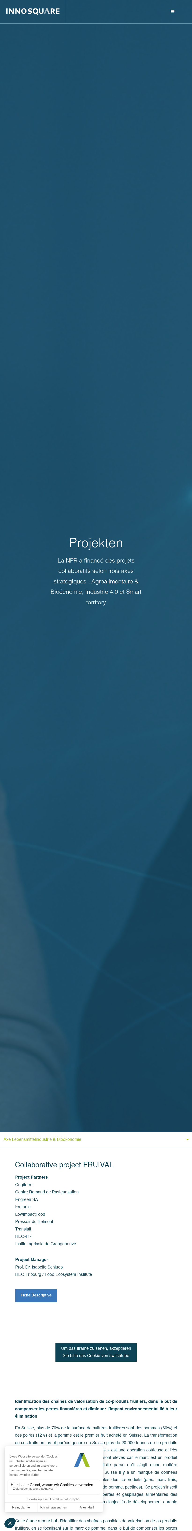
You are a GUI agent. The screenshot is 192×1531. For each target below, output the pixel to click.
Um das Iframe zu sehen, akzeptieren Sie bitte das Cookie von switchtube (96, 1352)
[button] (96, 1140)
